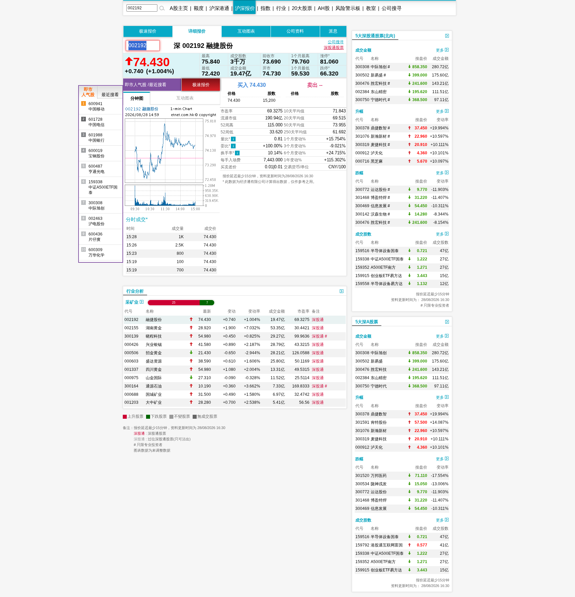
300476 (362, 83)
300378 (362, 128)
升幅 (359, 111)
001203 (131, 402)
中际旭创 (379, 353)
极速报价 (147, 31)
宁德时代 (379, 386)
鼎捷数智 (379, 414)
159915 (362, 275)
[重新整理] (166, 45)
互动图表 (246, 31)
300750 (362, 99)
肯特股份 (379, 422)
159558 (362, 283)
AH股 (324, 8)
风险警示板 (347, 8)
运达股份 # (380, 189)
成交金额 (363, 50)
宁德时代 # (380, 99)
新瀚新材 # (380, 136)
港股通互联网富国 (387, 545)
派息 (333, 31)
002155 (131, 328)
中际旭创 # (380, 67)
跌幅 (359, 173)
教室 (371, 8)
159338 (362, 259)
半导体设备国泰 (385, 250)
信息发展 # (380, 206)
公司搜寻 (392, 8)
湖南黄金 (154, 328)
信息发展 (379, 508)
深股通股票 (334, 47)
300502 (362, 75)
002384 (362, 91)
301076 (362, 136)
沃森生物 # (380, 214)
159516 (362, 250)
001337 (131, 369)
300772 (362, 189)
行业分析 (135, 291)
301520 (362, 475)
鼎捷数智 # (380, 128)
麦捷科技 (379, 439)
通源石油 (154, 386)
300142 (362, 214)
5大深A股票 (366, 321)
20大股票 (302, 8)
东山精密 (379, 91)
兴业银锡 (154, 344)
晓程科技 (154, 336)
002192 (131, 319)
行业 (281, 8)
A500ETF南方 (383, 267)
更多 (440, 50)
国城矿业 (154, 394)
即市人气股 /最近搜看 (145, 84)
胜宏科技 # (380, 83)
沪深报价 (245, 8)
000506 (131, 353)
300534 (362, 484)
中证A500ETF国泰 (387, 259)
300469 (362, 206)
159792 (362, 545)
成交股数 (363, 234)
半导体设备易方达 (387, 283)
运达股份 (379, 492)
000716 (362, 161)
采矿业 (132, 302)
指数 (266, 8)
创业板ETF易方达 (386, 275)
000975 (131, 377)
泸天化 (377, 153)
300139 (131, 336)
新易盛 (377, 361)
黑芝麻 (377, 161)
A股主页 (179, 8)
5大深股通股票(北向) (375, 35)
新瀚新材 (379, 430)
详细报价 (197, 31)
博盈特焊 (379, 500)
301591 (362, 422)
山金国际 (154, 377)
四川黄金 (154, 369)
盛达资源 (154, 361)
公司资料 (295, 31)
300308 (362, 67)
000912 (362, 153)
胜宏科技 (379, 369)
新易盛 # (378, 75)
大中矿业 (154, 402)
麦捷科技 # (380, 144)
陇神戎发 (379, 484)
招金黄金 (154, 353)
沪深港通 (219, 8)
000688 (131, 394)
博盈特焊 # (380, 197)
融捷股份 (154, 319)
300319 (362, 144)
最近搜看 (110, 94)
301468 (362, 197)
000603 (131, 361)
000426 (131, 344)
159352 (362, 267)
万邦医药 (379, 475)
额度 (199, 8)
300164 (131, 386)
